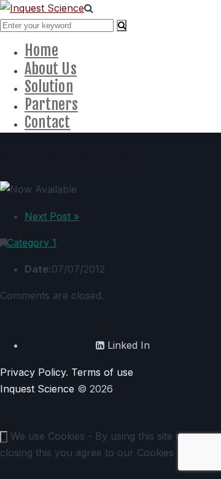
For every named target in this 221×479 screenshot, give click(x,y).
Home (41, 50)
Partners (51, 104)
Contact (48, 122)
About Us (51, 69)
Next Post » (52, 216)
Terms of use (102, 372)
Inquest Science (37, 389)
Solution (49, 86)
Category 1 (31, 242)
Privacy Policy (33, 372)
